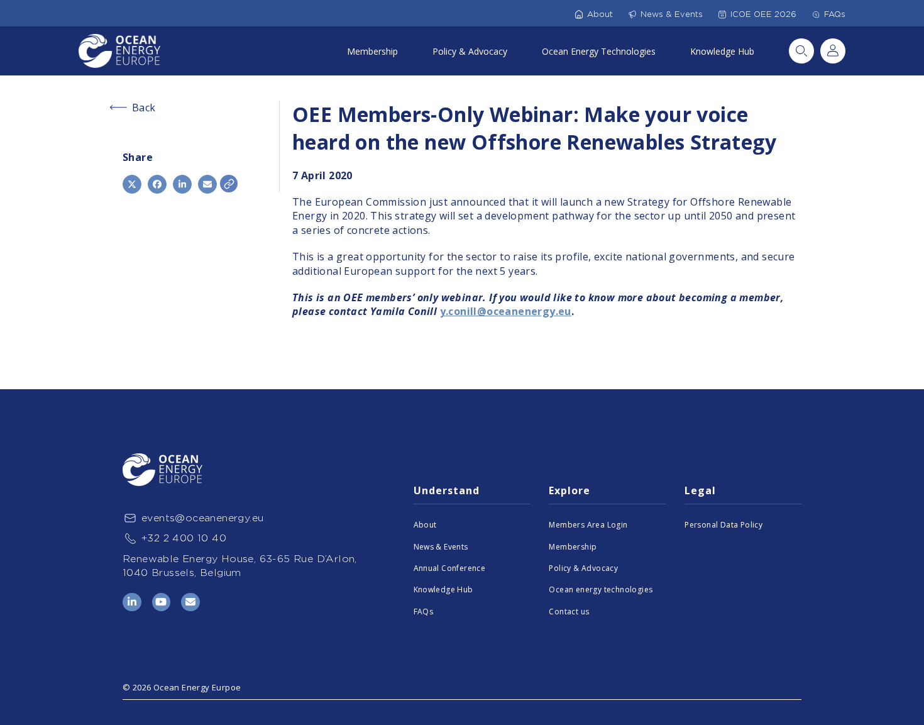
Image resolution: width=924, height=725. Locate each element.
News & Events (672, 14)
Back (144, 107)
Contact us (569, 611)
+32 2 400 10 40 (183, 538)
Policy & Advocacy (469, 51)
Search (801, 51)
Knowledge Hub (722, 51)
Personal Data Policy (723, 524)
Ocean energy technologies (600, 589)
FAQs (834, 14)
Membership (372, 51)
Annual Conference (450, 568)
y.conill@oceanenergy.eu (505, 311)
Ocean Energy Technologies (599, 51)
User (832, 51)
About (600, 14)
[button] (132, 184)
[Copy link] (229, 183)
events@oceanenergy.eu (202, 518)
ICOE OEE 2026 (763, 14)
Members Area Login (588, 524)
